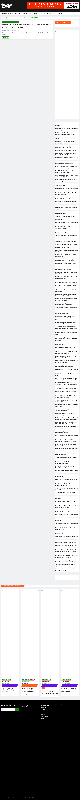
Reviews (35, 13)
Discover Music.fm (34, 706)
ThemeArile (31, 797)
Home (3, 17)
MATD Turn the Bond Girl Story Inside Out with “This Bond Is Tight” (69, 689)
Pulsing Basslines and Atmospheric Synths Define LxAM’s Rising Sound (29, 689)
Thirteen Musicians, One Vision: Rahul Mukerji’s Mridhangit (8, 689)
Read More (5, 37)
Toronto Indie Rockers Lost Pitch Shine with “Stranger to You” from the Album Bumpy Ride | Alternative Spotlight (66, 218)
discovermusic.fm (18, 797)
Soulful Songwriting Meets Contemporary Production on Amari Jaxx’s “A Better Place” (49, 691)
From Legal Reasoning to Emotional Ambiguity (65, 150)
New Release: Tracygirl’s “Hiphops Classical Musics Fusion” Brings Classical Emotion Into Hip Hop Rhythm (66, 338)
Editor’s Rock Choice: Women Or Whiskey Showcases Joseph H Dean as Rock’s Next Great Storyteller (66, 332)
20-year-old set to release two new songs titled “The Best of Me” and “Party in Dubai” (22, 17)
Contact (59, 13)
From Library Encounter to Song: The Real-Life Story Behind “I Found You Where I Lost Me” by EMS (65, 551)
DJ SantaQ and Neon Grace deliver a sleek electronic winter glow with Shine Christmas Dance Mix (66, 318)
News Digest (25, 797)
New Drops (17, 13)
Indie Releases (27, 13)
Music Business (51, 13)
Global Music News (7, 13)
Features (42, 13)
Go (76, 577)
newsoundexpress (5, 30)
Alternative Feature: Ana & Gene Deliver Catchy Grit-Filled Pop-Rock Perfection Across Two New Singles (66, 207)
